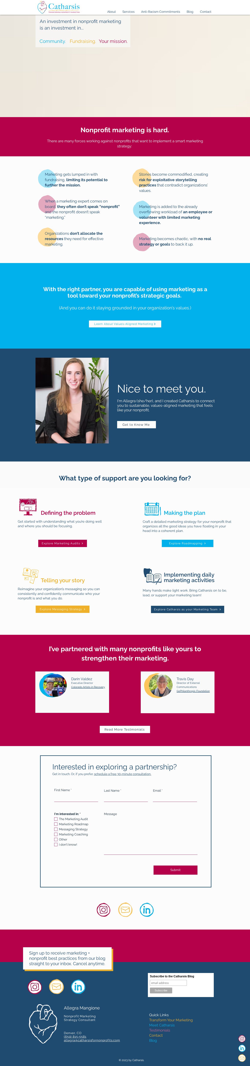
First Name (62, 790)
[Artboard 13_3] (242, 1048)
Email (157, 790)
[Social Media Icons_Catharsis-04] (242, 1058)
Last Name (112, 790)
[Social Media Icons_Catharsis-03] (242, 1038)
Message (110, 814)
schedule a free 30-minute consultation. (122, 774)
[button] (111, 10)
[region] (72, 692)
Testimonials (159, 1030)
